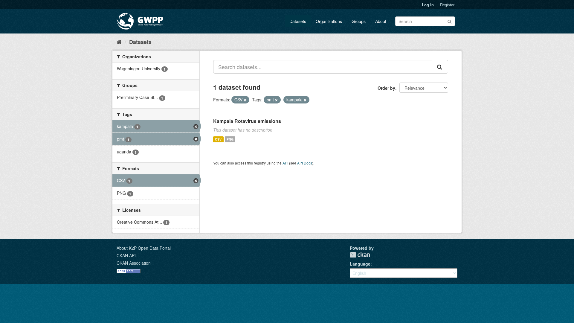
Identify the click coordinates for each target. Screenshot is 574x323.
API (285, 162)
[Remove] (245, 99)
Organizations (329, 21)
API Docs (304, 162)
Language (360, 264)
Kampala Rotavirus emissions (247, 121)
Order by (386, 88)
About (380, 21)
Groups (359, 21)
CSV (218, 139)
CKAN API (126, 255)
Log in (428, 4)
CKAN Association (134, 263)
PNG (230, 139)
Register (447, 4)
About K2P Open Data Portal (144, 248)
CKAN (360, 255)
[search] (440, 67)
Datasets (297, 21)
